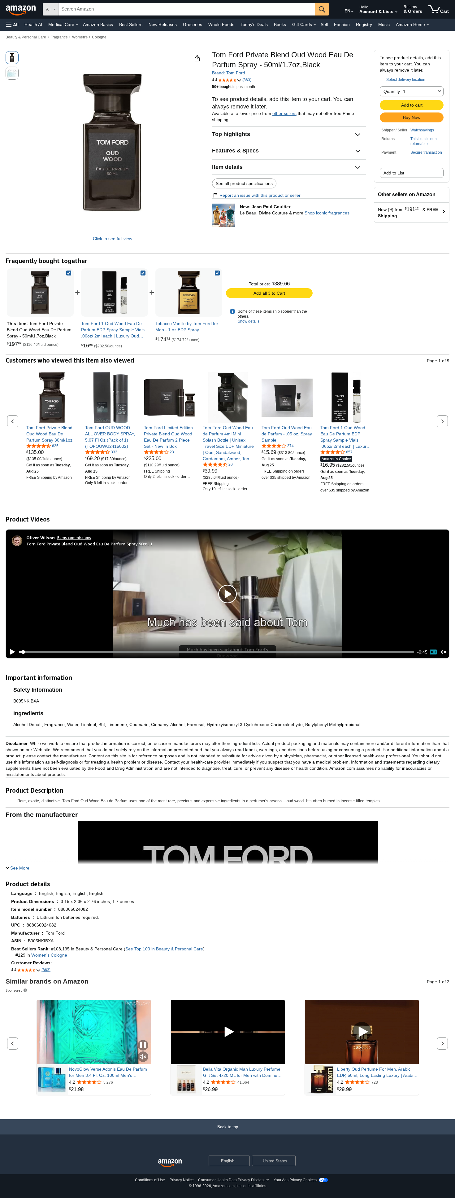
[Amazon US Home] (170, 1163)
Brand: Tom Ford (228, 72)
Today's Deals (254, 24)
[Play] (11, 652)
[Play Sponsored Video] (227, 1032)
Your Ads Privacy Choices (295, 1180)
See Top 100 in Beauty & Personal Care (164, 948)
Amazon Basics (98, 24)
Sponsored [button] (14, 990)
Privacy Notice (182, 1180)
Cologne (99, 37)
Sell (324, 24)
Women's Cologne (49, 955)
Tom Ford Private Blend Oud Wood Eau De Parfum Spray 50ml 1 (89, 543)
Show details (248, 321)
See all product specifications (244, 183)
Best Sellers (130, 24)
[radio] (12, 57)
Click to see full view (112, 238)
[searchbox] (187, 9)
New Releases (163, 24)
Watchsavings (422, 130)
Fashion (342, 24)
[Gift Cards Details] (315, 24)
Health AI (33, 24)
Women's (80, 37)
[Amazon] (21, 9)
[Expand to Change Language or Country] (352, 11)
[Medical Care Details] (77, 24)
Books (280, 24)
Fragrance (59, 37)
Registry (364, 24)
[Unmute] (443, 652)
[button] (12, 25)
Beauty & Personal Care (26, 37)
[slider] (216, 652)
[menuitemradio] (433, 652)
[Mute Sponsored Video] (143, 1057)
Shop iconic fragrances (327, 212)
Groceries (192, 24)
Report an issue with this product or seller (260, 195)
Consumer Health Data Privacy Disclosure (233, 1180)
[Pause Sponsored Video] (143, 1045)
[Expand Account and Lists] (396, 12)
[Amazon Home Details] (428, 24)
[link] (114, 292)
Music (384, 24)
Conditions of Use (150, 1180)
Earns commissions (74, 537)
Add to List (394, 172)
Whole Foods (221, 24)
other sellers (284, 113)
